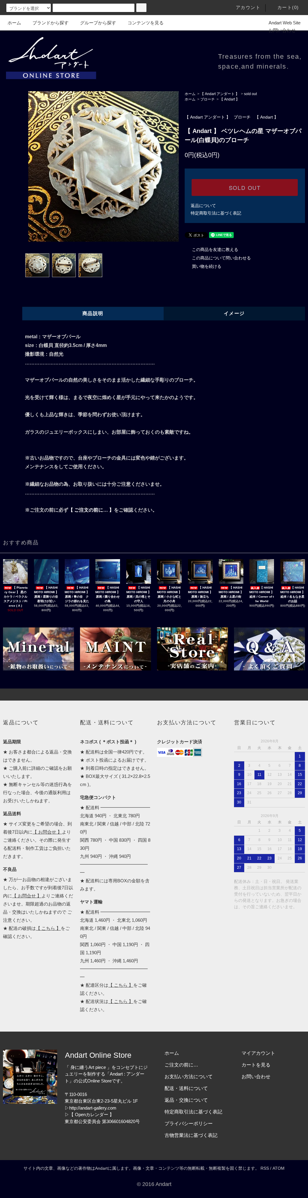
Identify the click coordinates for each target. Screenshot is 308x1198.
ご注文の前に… (181, 1064)
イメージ (234, 313)
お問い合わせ (282, 30)
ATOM (279, 1168)
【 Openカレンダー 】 (91, 1114)
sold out (250, 94)
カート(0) (288, 7)
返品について (203, 205)
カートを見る (256, 1064)
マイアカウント (258, 1053)
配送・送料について (186, 1088)
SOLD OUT (245, 187)
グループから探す (98, 22)
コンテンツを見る (146, 22)
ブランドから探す (50, 22)
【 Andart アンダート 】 (219, 94)
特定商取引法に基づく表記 (216, 213)
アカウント (248, 7)
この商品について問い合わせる (221, 257)
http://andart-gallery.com (92, 1107)
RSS (264, 1168)
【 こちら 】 (48, 928)
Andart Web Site (284, 22)
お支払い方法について (189, 1076)
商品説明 (92, 313)
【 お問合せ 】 (47, 831)
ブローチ (207, 99)
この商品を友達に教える (215, 249)
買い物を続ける (206, 266)
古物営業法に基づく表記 (191, 1135)
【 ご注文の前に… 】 (91, 509)
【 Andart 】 (229, 99)
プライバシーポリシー (189, 1123)
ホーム (14, 22)
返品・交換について (186, 1100)
